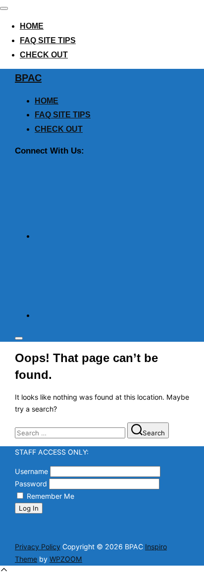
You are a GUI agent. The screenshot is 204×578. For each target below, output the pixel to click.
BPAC (28, 77)
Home (32, 26)
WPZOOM (66, 559)
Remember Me (50, 496)
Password (31, 483)
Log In (29, 508)
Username (31, 471)
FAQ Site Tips (48, 40)
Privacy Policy (37, 546)
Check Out (44, 55)
